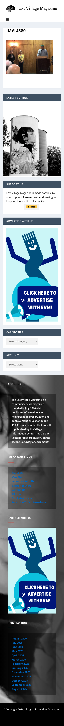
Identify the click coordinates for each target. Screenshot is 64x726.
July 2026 (17, 642)
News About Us (21, 485)
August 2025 (19, 689)
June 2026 (17, 647)
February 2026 (20, 664)
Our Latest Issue (22, 498)
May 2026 (17, 651)
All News (17, 494)
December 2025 (21, 672)
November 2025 (21, 676)
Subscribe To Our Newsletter (29, 502)
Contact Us (18, 490)
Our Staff (18, 477)
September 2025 (21, 685)
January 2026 (20, 668)
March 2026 (19, 659)
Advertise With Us (23, 481)
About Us (17, 473)
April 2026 (18, 655)
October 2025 (20, 680)
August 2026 (19, 638)
